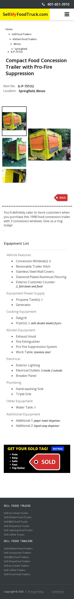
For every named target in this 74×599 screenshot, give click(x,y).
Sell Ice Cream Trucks (16, 513)
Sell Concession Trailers (17, 552)
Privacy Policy (35, 591)
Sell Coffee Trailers (15, 570)
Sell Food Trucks (17, 505)
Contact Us (58, 591)
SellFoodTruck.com (25, 14)
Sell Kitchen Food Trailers (18, 548)
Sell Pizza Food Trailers (17, 574)
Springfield (27, 91)
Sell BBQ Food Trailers (16, 557)
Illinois (40, 91)
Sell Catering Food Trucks (18, 530)
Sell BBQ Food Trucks (16, 521)
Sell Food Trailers (18, 541)
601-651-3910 (57, 4)
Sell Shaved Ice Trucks (16, 526)
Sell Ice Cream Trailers (16, 565)
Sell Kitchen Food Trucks (17, 517)
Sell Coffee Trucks (14, 534)
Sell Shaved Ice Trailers (17, 561)
